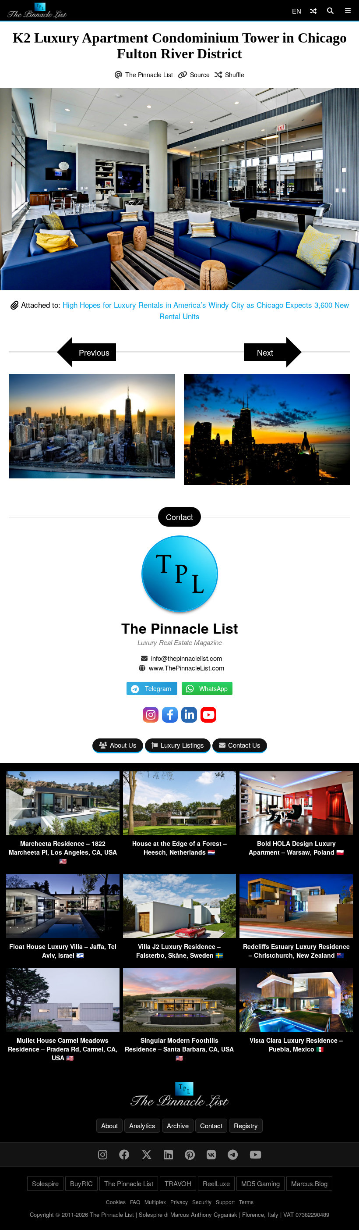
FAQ (135, 1201)
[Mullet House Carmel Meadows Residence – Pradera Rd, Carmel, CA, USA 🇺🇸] (63, 1029)
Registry (246, 1125)
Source (200, 74)
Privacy (179, 1201)
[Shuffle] (313, 10)
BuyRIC (81, 1183)
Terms (246, 1201)
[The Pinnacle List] (179, 1095)
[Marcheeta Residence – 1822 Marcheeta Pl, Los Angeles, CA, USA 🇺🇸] (63, 832)
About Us (123, 744)
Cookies (116, 1201)
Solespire (45, 1183)
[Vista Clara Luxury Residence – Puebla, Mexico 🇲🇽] (296, 1029)
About (109, 1125)
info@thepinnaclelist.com (186, 658)
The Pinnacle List (149, 74)
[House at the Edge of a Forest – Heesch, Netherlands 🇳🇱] (179, 832)
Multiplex (155, 1201)
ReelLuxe (216, 1183)
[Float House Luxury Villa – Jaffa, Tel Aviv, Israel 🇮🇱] (63, 935)
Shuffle (234, 74)
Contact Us (244, 744)
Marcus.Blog (309, 1183)
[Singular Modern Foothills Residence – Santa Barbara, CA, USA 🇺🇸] (179, 1029)
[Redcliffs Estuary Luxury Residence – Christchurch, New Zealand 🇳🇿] (296, 935)
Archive (178, 1125)
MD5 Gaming (260, 1183)
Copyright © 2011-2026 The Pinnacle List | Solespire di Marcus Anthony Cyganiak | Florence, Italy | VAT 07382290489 (179, 1214)
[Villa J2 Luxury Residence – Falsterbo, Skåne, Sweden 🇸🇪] (179, 935)
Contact (211, 1125)
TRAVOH (178, 1183)
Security (201, 1201)
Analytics (142, 1125)
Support (225, 1201)
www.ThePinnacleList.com (187, 667)
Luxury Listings (182, 744)
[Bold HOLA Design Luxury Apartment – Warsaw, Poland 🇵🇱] (296, 832)
